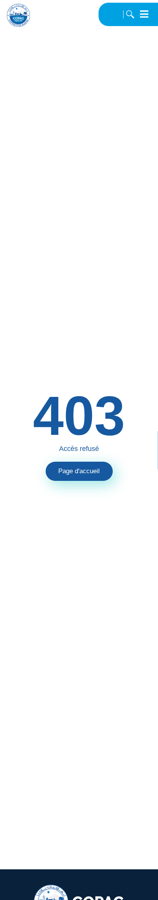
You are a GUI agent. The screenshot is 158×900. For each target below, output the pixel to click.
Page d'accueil (79, 471)
